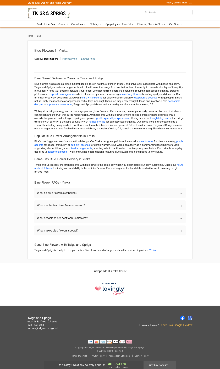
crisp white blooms (91, 97)
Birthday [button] (94, 24)
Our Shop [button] (175, 24)
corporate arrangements (62, 94)
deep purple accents (145, 97)
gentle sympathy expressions (112, 118)
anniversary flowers (130, 94)
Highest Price (69, 58)
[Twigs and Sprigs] (52, 13)
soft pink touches (80, 144)
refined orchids (97, 121)
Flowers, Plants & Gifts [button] (150, 24)
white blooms (146, 141)
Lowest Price (88, 58)
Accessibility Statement (119, 356)
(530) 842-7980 (36, 325)
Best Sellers (51, 58)
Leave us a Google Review (176, 325)
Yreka (152, 250)
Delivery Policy (141, 356)
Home (30, 35)
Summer (63, 24)
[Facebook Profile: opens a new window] (182, 318)
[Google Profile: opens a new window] (190, 318)
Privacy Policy (97, 356)
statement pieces (57, 151)
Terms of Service (79, 356)
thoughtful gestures (160, 118)
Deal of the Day (46, 24)
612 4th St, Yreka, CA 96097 (43, 321)
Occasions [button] (77, 24)
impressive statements (59, 104)
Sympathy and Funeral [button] (118, 24)
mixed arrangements (80, 148)
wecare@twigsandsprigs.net (43, 328)
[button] (211, 354)
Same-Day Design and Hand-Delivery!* (51, 2)
